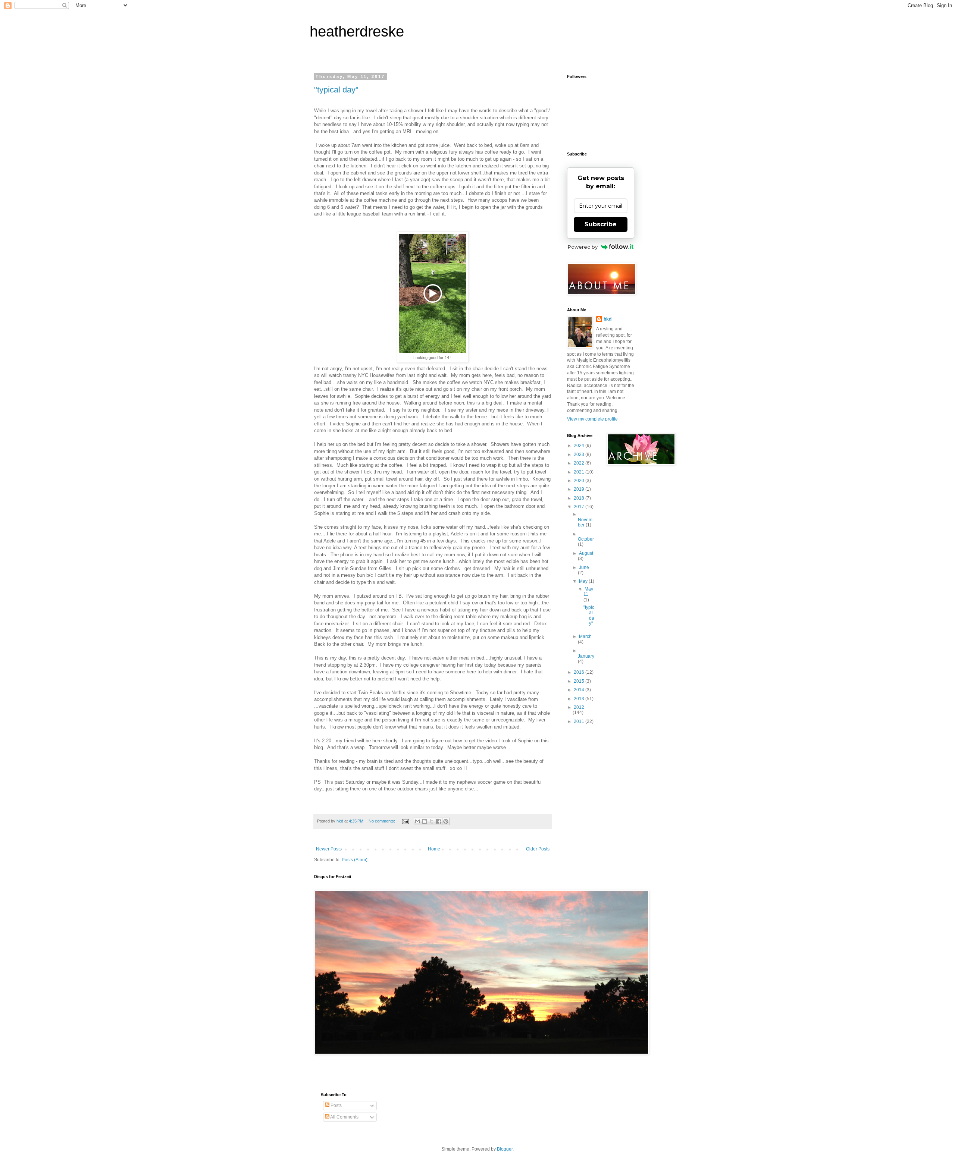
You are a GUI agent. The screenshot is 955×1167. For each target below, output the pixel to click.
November (585, 522)
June (584, 567)
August (586, 553)
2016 (579, 672)
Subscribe (601, 224)
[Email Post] (405, 821)
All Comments (343, 1117)
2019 (579, 489)
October (586, 539)
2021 (579, 472)
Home (434, 849)
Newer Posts (329, 849)
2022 (579, 463)
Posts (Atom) (354, 859)
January (586, 656)
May (584, 581)
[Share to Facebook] (438, 821)
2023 (579, 454)
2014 (579, 689)
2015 (579, 681)
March (585, 636)
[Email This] (417, 821)
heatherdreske (357, 31)
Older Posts (537, 849)
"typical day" (336, 89)
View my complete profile (592, 419)
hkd (607, 319)
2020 (579, 480)
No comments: (382, 821)
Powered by (583, 247)
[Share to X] (431, 821)
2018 (579, 498)
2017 (579, 506)
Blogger (505, 1149)
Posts (335, 1105)
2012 (579, 707)
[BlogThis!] (424, 821)
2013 (579, 698)
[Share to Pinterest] (446, 821)
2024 (579, 445)
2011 (579, 721)
